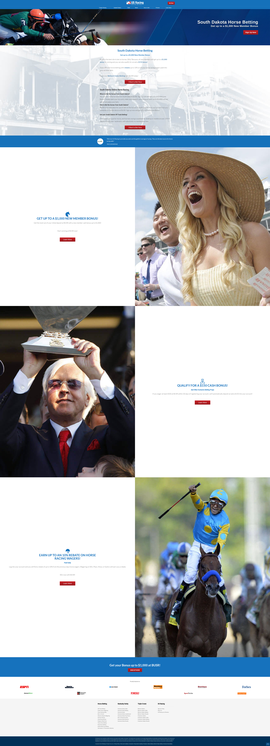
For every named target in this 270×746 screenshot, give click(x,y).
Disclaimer (131, 743)
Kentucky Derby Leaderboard (124, 714)
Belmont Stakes (141, 708)
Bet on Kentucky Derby (123, 717)
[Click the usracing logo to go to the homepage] (135, 3)
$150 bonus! (143, 62)
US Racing (103, 743)
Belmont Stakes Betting (116, 76)
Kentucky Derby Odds (122, 708)
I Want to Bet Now (135, 82)
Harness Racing (101, 717)
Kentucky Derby (121, 712)
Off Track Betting (101, 708)
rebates (127, 68)
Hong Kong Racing (102, 719)
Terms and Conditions (124, 743)
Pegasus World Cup (102, 721)
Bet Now (171, 3)
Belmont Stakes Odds (142, 710)
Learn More (67, 239)
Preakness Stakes (142, 715)
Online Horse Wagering (103, 710)
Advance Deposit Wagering (104, 715)
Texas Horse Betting (102, 722)
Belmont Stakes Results (143, 714)
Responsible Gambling (138, 743)
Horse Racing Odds (102, 712)
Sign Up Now (250, 32)
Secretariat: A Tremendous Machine (106, 728)
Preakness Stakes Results (143, 721)
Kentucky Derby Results (123, 721)
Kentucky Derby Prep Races (124, 715)
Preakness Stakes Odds (143, 717)
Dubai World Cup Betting (103, 726)
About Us (160, 710)
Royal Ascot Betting (102, 724)
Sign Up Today (161, 708)
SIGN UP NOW (135, 670)
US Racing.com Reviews (163, 712)
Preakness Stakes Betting (143, 719)
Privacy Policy (117, 743)
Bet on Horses (101, 714)
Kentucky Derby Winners (123, 719)
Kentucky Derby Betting (123, 710)
